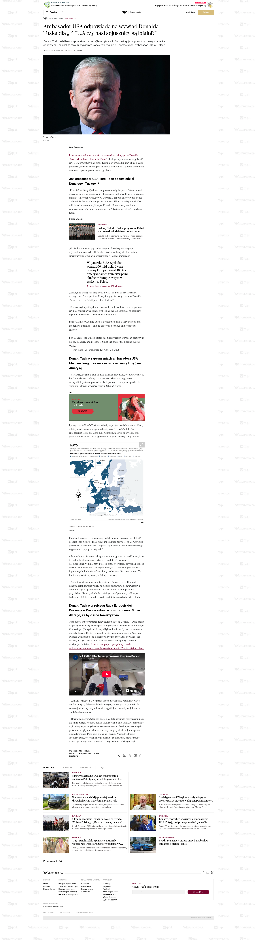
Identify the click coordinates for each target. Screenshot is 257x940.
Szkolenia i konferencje (53, 907)
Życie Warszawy (110, 900)
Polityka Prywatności (67, 884)
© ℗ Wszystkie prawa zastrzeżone (84, 753)
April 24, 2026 (112, 349)
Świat (61, 18)
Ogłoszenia (86, 886)
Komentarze (102, 224)
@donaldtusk (108, 321)
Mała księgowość (110, 892)
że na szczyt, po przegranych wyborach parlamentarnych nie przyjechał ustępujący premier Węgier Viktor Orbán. (106, 646)
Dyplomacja (70, 18)
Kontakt (46, 886)
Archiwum (85, 892)
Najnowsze (85, 767)
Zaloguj (206, 12)
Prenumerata (87, 889)
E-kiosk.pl (107, 884)
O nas (45, 884)
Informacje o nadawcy (67, 892)
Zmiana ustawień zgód (68, 886)
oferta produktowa (84, 912)
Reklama (85, 884)
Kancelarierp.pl (109, 894)
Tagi (101, 767)
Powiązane (48, 767)
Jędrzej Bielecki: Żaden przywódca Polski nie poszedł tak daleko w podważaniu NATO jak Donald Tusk (121, 230)
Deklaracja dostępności (68, 894)
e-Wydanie (190, 12)
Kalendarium (65, 912)
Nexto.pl (106, 889)
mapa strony (48, 912)
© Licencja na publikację (79, 751)
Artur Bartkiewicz (76, 147)
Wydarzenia (135, 12)
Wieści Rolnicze (109, 897)
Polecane (67, 767)
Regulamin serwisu (66, 889)
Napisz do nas (49, 889)
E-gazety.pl (107, 886)
